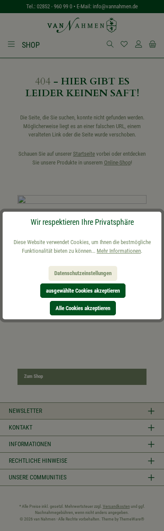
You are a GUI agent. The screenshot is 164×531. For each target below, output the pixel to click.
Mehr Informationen (119, 251)
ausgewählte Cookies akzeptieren (83, 290)
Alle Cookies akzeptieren (83, 308)
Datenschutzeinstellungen (83, 273)
